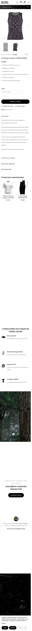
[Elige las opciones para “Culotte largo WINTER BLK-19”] (27, 185)
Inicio (2, 54)
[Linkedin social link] (10, 110)
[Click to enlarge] (4, 38)
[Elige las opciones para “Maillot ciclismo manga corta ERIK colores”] (12, 185)
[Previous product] (25, 55)
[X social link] (8, 110)
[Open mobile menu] (28, 2)
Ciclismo (15, 54)
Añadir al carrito (15, 101)
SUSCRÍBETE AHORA (16, 495)
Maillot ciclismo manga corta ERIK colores (8, 197)
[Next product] (29, 55)
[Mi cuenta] (17, 2)
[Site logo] (5, 2)
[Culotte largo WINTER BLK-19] (23, 187)
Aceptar (5, 627)
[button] (3, 26)
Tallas (3, 88)
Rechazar (13, 627)
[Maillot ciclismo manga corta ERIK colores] (8, 187)
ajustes (3, 623)
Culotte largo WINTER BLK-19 (22, 197)
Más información (14, 343)
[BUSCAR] (28, 7)
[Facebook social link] (6, 110)
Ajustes (20, 627)
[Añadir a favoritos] (12, 182)
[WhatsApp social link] (12, 110)
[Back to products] (27, 55)
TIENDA (8, 54)
